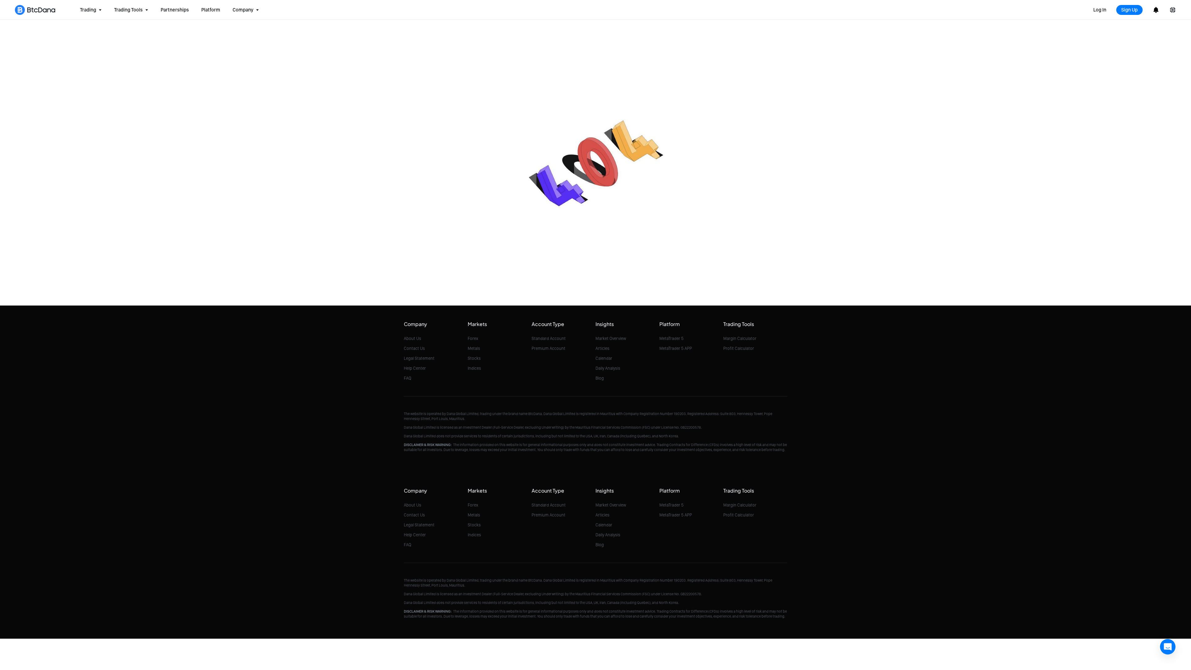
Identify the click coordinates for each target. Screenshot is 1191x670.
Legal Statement (419, 358)
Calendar (604, 358)
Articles (602, 348)
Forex (473, 338)
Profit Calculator (738, 348)
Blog (600, 378)
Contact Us (414, 348)
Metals (474, 348)
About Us (412, 338)
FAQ (407, 378)
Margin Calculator (739, 338)
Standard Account (549, 338)
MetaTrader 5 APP (675, 348)
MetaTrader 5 (671, 338)
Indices (474, 368)
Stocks (474, 358)
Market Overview (611, 338)
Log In (1099, 10)
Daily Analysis (608, 368)
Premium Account (548, 348)
